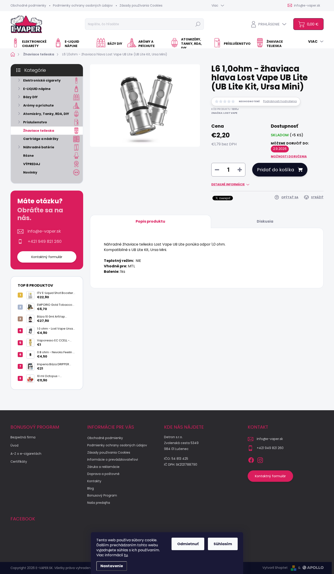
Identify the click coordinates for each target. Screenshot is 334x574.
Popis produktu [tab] (150, 221)
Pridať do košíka (275, 169)
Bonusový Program (102, 495)
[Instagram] (260, 459)
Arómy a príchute (38, 105)
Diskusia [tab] (265, 221)
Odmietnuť (188, 544)
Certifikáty (18, 461)
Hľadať (197, 24)
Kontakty (94, 481)
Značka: (224, 113)
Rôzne (28, 155)
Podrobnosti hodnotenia (280, 101)
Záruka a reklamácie (103, 467)
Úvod (14, 445)
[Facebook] (251, 459)
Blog (90, 488)
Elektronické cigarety (42, 80)
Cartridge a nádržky (40, 139)
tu (126, 555)
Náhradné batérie (38, 147)
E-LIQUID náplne (37, 89)
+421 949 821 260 (44, 241)
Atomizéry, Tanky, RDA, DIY (46, 114)
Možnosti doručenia (289, 156)
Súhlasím (223, 544)
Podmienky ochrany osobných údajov (83, 5)
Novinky (30, 172)
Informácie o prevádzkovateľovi (112, 459)
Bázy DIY (30, 97)
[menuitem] (30, 44)
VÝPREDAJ (31, 164)
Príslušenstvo (35, 122)
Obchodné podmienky (28, 5)
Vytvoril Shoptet (275, 567)
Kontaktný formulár (46, 257)
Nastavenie (111, 566)
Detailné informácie (228, 184)
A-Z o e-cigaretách (25, 453)
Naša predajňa (98, 502)
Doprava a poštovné (103, 474)
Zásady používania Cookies (141, 5)
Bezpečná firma (22, 437)
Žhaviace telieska (38, 130)
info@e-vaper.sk (44, 231)
